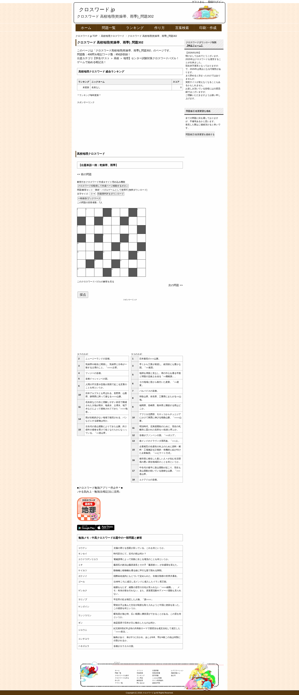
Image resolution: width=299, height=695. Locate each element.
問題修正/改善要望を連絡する (200, 134)
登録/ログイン (215, 1)
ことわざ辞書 (157, 678)
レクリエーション (177, 670)
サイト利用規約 (157, 680)
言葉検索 (182, 28)
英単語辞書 (156, 673)
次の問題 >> (175, 285)
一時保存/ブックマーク (89, 198)
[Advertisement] (130, 126)
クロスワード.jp (97, 9)
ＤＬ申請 (140, 678)
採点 (83, 294)
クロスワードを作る (122, 678)
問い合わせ (141, 683)
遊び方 (173, 675)
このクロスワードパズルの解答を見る (95, 281)
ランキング (135, 28)
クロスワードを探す (122, 675)
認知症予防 (156, 683)
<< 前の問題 (84, 174)
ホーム (86, 28)
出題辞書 (155, 670)
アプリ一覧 (119, 683)
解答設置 (140, 680)
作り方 (159, 28)
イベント (140, 670)
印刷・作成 (207, 28)
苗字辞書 (155, 675)
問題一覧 (109, 28)
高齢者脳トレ (175, 673)
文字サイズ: (83, 193)
